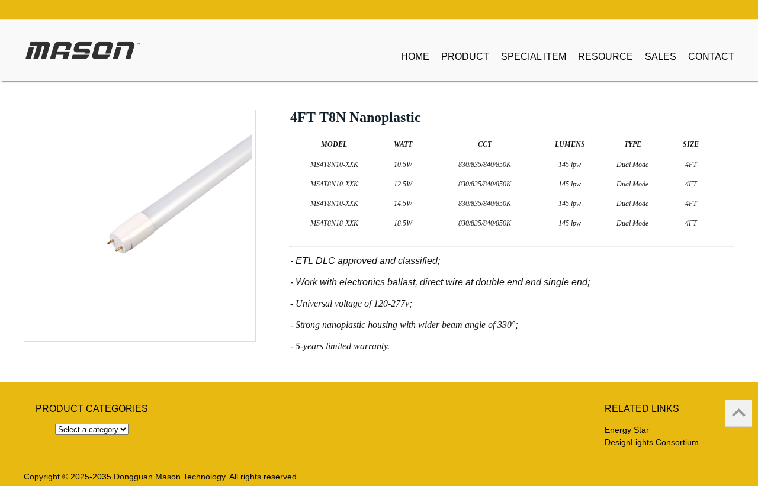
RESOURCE (605, 57)
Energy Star (627, 429)
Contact (711, 57)
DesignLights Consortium (652, 442)
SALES (660, 57)
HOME (415, 57)
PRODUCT (465, 57)
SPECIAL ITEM (533, 57)
